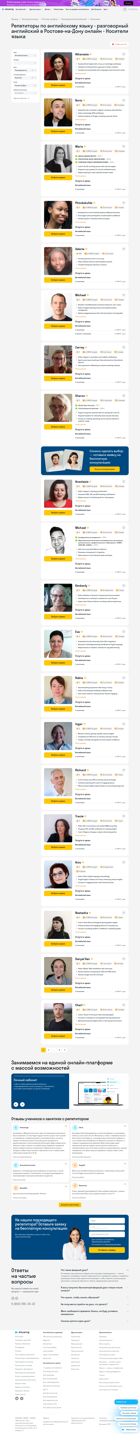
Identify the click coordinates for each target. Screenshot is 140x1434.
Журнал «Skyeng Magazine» (110, 1371)
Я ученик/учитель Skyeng (128, 1424)
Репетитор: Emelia (19, 1180)
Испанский (75, 1336)
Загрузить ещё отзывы (70, 1205)
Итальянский (76, 1347)
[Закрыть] (138, 1395)
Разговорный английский (74, 19)
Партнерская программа (25, 1373)
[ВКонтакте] (17, 1398)
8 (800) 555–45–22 (23, 1304)
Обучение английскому (52, 1336)
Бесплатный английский (109, 1351)
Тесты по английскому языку (110, 1386)
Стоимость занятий (23, 1340)
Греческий (75, 1362)
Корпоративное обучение (25, 1380)
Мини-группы (104, 1344)
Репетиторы (59, 9)
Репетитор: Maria (78, 1177)
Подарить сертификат (24, 1369)
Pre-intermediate (49, 1347)
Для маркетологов (50, 1400)
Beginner (46, 1340)
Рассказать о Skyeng (129, 1413)
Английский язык (21, 55)
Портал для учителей (23, 1365)
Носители (18, 78)
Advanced (47, 1358)
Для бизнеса (96, 9)
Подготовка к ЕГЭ (49, 1404)
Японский (75, 1369)
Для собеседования (51, 1382)
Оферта (46, 1418)
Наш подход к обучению (25, 1354)
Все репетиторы (30, 19)
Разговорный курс (50, 1371)
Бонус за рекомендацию (25, 1376)
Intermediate (48, 1351)
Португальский (77, 1351)
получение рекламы (112, 1244)
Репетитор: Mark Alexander (22, 1157)
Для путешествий (50, 1379)
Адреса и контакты (22, 1387)
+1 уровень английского (52, 1368)
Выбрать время (58, 85)
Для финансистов (50, 1393)
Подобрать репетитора (128, 1408)
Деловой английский (51, 1386)
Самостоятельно (105, 1340)
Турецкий (75, 1358)
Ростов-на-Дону (50, 19)
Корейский (75, 1365)
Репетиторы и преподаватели (27, 1358)
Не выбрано (19, 93)
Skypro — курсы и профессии (111, 1368)
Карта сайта (104, 1379)
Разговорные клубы (107, 1355)
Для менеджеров (50, 1397)
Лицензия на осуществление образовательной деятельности (83, 1420)
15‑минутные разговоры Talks (111, 1358)
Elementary (47, 1344)
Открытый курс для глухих (109, 1347)
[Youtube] (21, 1398)
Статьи (102, 1375)
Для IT (45, 1389)
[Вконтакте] (12, 1298)
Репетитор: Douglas (20, 1197)
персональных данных (101, 1242)
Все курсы (19, 1336)
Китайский (75, 1355)
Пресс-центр (20, 1394)
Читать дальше (80, 73)
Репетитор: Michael (79, 1197)
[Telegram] (16, 1298)
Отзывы (18, 1351)
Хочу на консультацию (105, 469)
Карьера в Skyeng (22, 1391)
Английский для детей (52, 1407)
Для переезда (48, 1375)
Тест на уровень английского (77, 9)
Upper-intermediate (50, 1355)
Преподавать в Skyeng (24, 1362)
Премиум (103, 1336)
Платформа (19, 1347)
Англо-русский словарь (108, 1390)
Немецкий (75, 1340)
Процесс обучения (22, 1344)
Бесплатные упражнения (109, 1382)
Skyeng (14, 19)
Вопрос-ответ (20, 1383)
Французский (76, 1344)
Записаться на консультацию (126, 1418)
